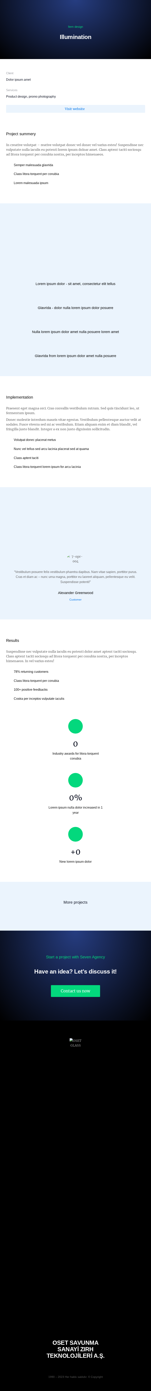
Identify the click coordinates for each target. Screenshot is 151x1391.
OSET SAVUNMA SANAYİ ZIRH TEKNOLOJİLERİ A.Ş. (76, 1349)
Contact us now (75, 990)
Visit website (75, 109)
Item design (75, 26)
